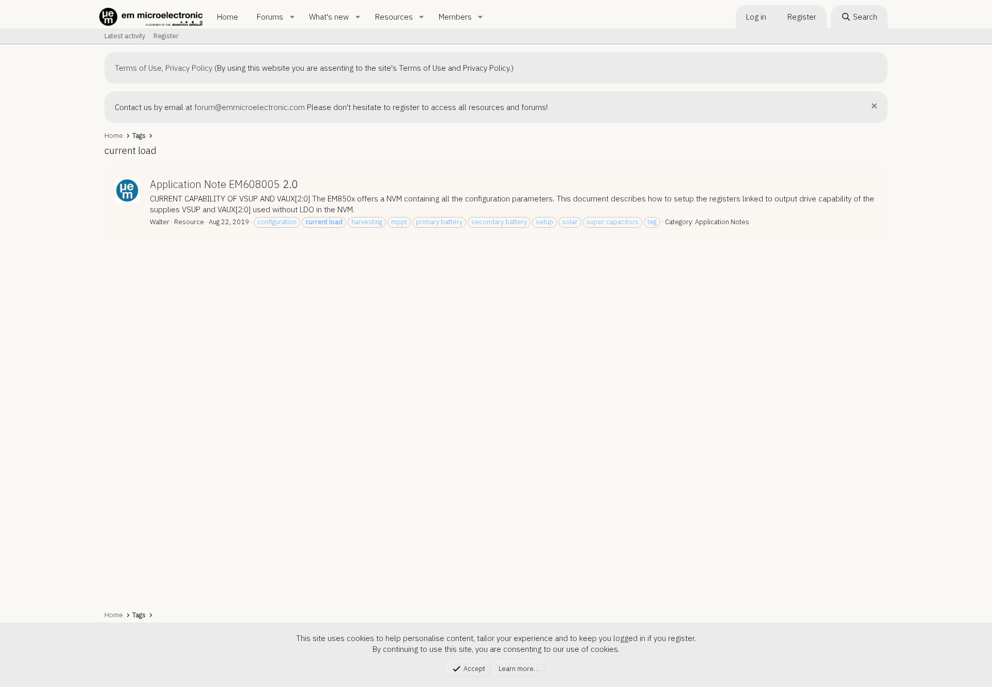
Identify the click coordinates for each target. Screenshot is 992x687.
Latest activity (124, 36)
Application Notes (722, 221)
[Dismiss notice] (873, 107)
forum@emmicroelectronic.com (249, 107)
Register (166, 36)
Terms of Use (138, 68)
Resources (394, 17)
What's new (329, 17)
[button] (292, 16)
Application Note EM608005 (215, 184)
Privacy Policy (188, 68)
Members (455, 17)
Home (227, 17)
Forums (270, 17)
